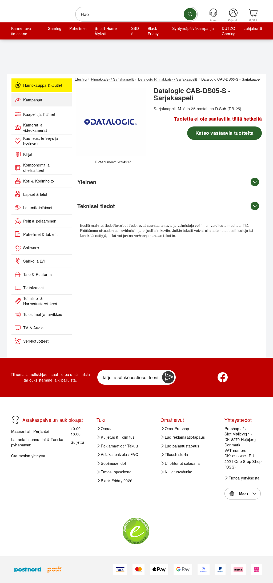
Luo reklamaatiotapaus (185, 437)
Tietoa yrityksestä (244, 478)
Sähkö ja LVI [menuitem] (34, 261)
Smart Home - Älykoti (107, 31)
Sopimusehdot (113, 463)
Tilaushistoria (176, 454)
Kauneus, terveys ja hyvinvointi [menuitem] (40, 141)
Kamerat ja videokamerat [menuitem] (35, 127)
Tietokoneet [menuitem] (33, 287)
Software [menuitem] (31, 247)
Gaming (54, 28)
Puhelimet (78, 28)
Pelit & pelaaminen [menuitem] (39, 221)
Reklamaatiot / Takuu (119, 446)
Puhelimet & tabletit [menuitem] (40, 234)
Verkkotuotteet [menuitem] (36, 341)
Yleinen (86, 182)
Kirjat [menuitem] (27, 154)
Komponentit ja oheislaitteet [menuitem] (36, 167)
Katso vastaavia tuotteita (224, 132)
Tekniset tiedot (96, 206)
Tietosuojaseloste (116, 471)
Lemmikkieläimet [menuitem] (38, 207)
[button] (111, 122)
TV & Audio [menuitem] (33, 327)
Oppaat (107, 428)
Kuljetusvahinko (178, 471)
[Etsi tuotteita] (190, 14)
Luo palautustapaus (182, 446)
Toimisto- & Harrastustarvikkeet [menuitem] (40, 301)
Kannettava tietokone (21, 31)
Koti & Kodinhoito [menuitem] (38, 181)
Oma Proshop (177, 428)
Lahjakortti (252, 28)
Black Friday (153, 31)
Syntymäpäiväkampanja (193, 28)
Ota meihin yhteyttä (28, 455)
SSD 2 (135, 31)
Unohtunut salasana (182, 463)
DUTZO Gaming (228, 31)
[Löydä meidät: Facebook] (222, 377)
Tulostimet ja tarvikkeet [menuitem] (43, 314)
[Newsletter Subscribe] (168, 377)
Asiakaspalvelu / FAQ (119, 454)
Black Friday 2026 (116, 480)
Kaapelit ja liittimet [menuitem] (39, 114)
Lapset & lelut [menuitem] (35, 194)
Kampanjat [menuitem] (32, 99)
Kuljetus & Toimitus (118, 437)
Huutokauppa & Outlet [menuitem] (42, 85)
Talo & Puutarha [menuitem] (37, 274)
